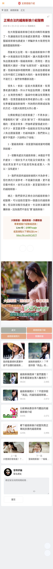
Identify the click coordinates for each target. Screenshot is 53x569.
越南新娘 (14, 10)
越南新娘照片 (13, 336)
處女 (13, 330)
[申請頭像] (46, 471)
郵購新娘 (39, 336)
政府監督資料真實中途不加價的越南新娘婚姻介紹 (13, 365)
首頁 (6, 10)
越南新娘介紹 (39, 330)
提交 (13, 499)
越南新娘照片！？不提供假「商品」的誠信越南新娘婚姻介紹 (38, 365)
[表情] (39, 491)
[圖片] (44, 491)
